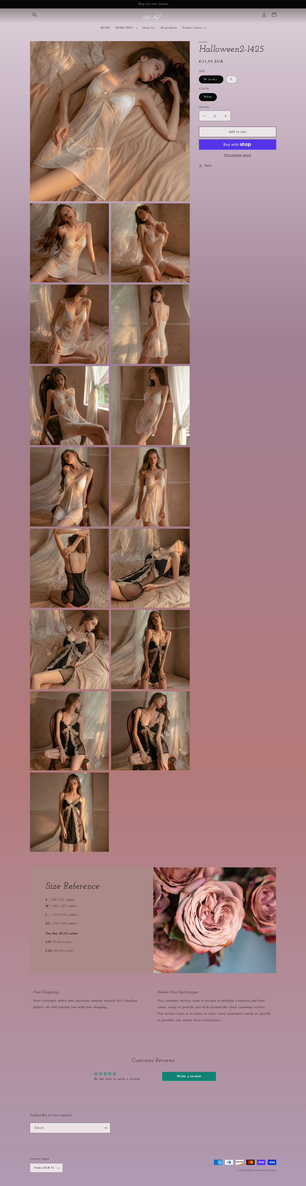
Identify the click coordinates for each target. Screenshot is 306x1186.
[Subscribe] (105, 1128)
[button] (35, 15)
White (208, 97)
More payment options (237, 155)
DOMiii (250, 1170)
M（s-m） (211, 79)
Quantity (204, 107)
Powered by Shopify (265, 1170)
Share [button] (208, 165)
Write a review (189, 1076)
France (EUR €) (44, 1167)
